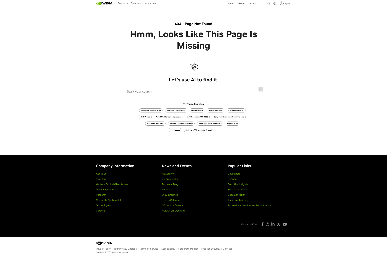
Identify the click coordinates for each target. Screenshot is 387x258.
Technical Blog (170, 184)
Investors (101, 178)
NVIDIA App (145, 117)
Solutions (136, 3)
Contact (227, 248)
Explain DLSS (232, 123)
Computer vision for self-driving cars (229, 117)
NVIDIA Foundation (106, 189)
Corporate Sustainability (110, 200)
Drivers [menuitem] (240, 3)
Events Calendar (171, 200)
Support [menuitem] (252, 3)
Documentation (237, 194)
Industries (150, 3)
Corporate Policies (188, 248)
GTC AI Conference (172, 205)
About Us (101, 173)
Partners (232, 178)
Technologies (103, 205)
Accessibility (168, 248)
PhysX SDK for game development (169, 117)
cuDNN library (197, 110)
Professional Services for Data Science (249, 205)
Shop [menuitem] (230, 3)
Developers (234, 173)
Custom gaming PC (236, 110)
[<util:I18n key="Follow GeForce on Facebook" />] (262, 224)
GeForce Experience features (181, 123)
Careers (100, 210)
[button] (275, 4)
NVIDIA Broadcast (215, 110)
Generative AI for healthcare (210, 123)
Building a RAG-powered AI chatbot (199, 130)
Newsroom (168, 173)
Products (123, 3)
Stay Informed (170, 194)
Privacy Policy (103, 248)
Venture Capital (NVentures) (112, 184)
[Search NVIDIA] (269, 2)
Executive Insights (238, 184)
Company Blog (170, 178)
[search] (193, 91)
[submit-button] (261, 89)
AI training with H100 (155, 123)
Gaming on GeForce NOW (151, 110)
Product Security (210, 248)
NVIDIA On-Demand (173, 210)
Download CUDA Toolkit (176, 110)
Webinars (167, 189)
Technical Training (238, 200)
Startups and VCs (238, 189)
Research (101, 194)
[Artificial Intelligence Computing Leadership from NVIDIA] (104, 3)
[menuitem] (122, 3)
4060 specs (175, 130)
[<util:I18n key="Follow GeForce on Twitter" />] (278, 224)
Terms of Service (149, 248)
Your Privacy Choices (125, 248)
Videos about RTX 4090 (198, 117)
